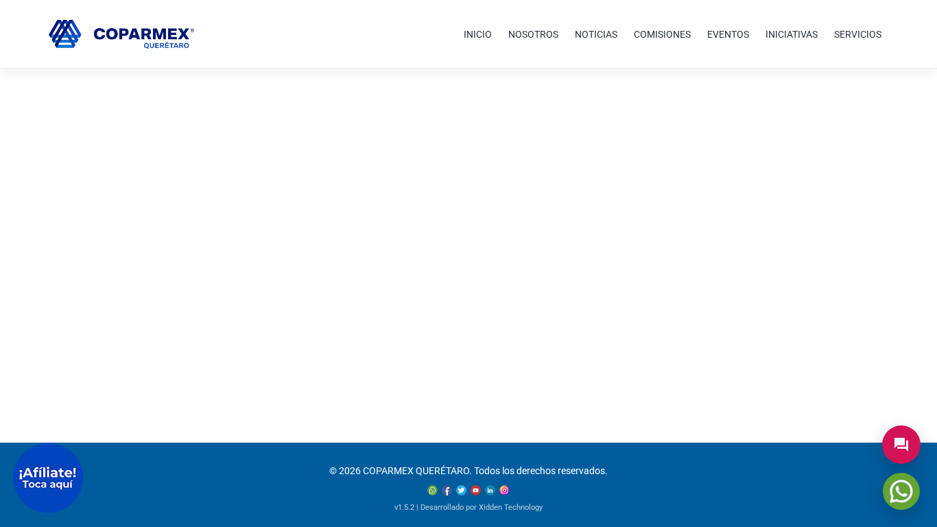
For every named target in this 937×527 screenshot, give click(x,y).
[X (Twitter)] (461, 490)
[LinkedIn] (490, 490)
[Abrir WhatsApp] (901, 491)
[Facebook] (447, 490)
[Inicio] (121, 34)
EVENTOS (728, 34)
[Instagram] (504, 490)
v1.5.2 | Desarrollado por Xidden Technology (468, 507)
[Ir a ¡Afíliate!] (48, 478)
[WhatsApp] (432, 490)
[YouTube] (476, 490)
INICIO (478, 34)
